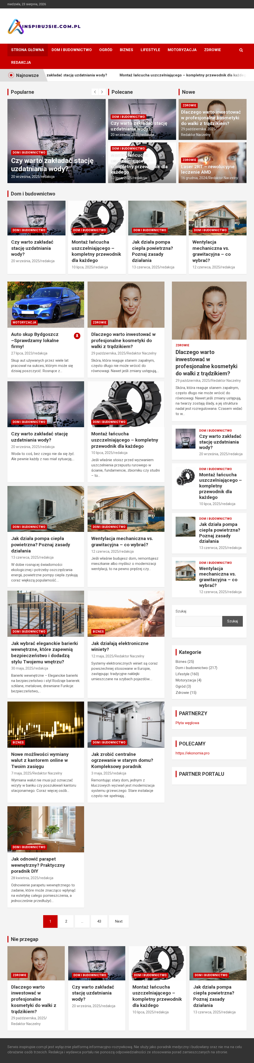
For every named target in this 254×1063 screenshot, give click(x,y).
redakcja (45, 177)
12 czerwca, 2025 (206, 267)
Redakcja (21, 62)
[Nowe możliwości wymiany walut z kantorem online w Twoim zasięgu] (45, 724)
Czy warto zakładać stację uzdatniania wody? (50, 165)
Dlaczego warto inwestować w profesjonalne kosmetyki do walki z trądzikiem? (211, 117)
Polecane (122, 92)
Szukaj (181, 611)
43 (99, 921)
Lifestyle (150, 50)
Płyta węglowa (187, 723)
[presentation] (95, 92)
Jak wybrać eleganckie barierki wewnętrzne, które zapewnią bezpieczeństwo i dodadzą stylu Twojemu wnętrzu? (44, 653)
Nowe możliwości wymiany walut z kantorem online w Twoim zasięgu (40, 760)
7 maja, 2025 (21, 773)
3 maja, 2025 (101, 773)
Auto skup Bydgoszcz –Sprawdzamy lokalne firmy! (35, 340)
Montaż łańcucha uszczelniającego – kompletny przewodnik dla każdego (155, 75)
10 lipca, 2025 (121, 178)
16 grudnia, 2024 (194, 178)
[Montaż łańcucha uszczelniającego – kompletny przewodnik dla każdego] (125, 404)
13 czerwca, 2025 (145, 267)
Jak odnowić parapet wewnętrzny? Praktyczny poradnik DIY (38, 865)
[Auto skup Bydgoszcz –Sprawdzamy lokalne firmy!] (45, 305)
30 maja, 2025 (22, 668)
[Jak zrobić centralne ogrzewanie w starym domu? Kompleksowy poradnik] (125, 724)
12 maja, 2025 (102, 656)
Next (119, 921)
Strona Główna (27, 50)
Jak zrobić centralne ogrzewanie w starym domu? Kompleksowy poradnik (122, 760)
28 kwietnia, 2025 (24, 878)
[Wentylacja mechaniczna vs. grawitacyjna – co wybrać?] (125, 509)
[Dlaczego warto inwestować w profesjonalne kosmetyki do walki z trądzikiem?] (125, 305)
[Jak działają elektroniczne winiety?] (125, 614)
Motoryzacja (182, 50)
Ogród (105, 50)
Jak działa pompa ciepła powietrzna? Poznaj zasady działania (152, 251)
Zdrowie (212, 50)
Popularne (22, 92)
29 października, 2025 (198, 129)
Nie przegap (24, 939)
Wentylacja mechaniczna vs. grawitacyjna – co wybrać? (211, 251)
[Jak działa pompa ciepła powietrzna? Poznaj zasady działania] (45, 509)
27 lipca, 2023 (21, 353)
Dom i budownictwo (72, 50)
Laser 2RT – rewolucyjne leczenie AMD (208, 169)
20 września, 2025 (23, 177)
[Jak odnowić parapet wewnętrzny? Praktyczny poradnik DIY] (45, 829)
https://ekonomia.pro (193, 753)
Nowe (188, 92)
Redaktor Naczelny (196, 135)
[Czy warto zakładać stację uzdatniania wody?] (45, 404)
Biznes (126, 50)
